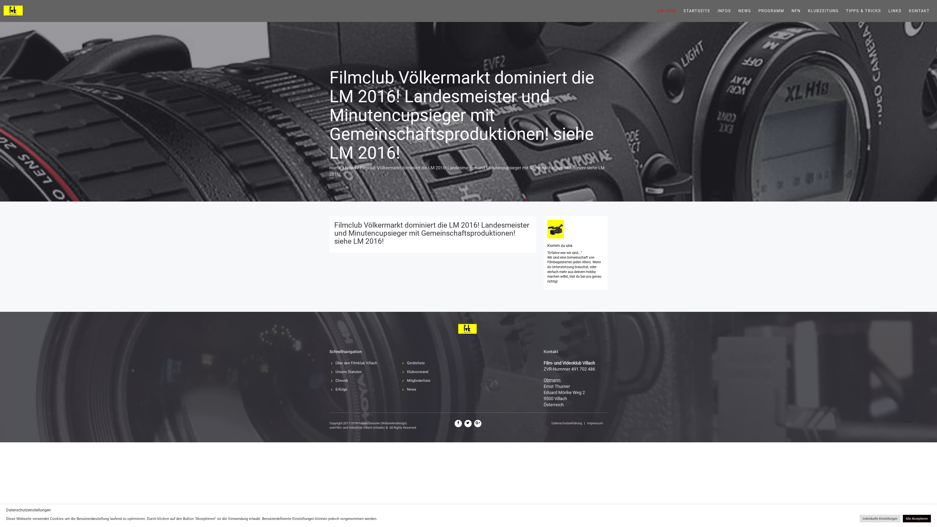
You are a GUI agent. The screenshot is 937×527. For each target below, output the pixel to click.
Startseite (696, 11)
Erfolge (341, 389)
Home (335, 167)
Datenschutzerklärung (566, 423)
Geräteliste (416, 363)
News (744, 11)
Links (895, 11)
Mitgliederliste (418, 380)
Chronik (342, 380)
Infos (724, 11)
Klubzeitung (823, 11)
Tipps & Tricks (863, 11)
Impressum (595, 423)
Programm (771, 11)
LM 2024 (666, 11)
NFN (796, 11)
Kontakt (919, 11)
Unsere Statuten (349, 372)
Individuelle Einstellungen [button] (880, 518)
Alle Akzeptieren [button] (917, 518)
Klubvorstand (417, 372)
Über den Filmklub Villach (356, 363)
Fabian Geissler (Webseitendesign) (382, 423)
